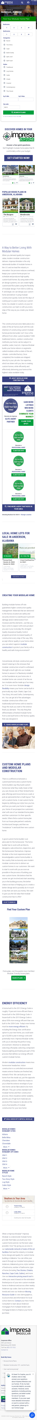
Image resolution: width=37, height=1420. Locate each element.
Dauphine (24, 215)
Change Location (26, 514)
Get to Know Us (10, 902)
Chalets (30, 1270)
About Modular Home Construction (20, 379)
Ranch (8, 41)
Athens (5, 1134)
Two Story (9, 45)
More (5, 1147)
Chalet (8, 79)
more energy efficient (17, 1026)
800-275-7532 (11, 1347)
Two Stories (21, 1270)
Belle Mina (6, 1137)
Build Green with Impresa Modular (19, 1119)
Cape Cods (14, 1273)
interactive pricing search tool (19, 1276)
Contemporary (10, 87)
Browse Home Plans (10, 1361)
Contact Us (4, 1350)
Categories (6, 38)
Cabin (8, 75)
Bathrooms (6, 31)
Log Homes (9, 71)
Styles (5, 64)
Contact (18, 1301)
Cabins (21, 1273)
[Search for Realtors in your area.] (18, 390)
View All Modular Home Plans (12, 116)
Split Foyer (9, 60)
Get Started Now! (18, 158)
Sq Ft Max (21, 96)
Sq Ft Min (6, 96)
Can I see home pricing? (11, 1369)
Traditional (9, 67)
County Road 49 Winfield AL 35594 (25, 561)
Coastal (8, 83)
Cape (7, 49)
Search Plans (19, 112)
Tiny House (9, 91)
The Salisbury (8, 215)
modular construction (17, 1062)
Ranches (5, 1273)
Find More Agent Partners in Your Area (19, 507)
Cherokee (6, 1140)
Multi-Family (10, 53)
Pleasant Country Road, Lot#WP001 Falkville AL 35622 (9, 562)
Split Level (9, 56)
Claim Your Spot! (26, 422)
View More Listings (18, 576)
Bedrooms (6, 24)
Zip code (6, 104)
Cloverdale (6, 1143)
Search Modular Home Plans (17, 725)
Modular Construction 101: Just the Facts (16, 1365)
